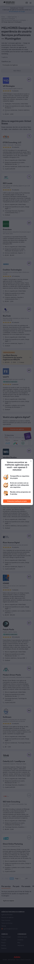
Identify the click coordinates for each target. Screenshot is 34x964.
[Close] (31, 461)
